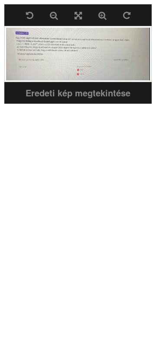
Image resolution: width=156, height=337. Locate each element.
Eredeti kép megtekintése (78, 92)
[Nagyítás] (102, 15)
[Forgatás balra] (30, 15)
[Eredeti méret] (78, 15)
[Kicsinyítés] (53, 15)
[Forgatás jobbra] (127, 15)
